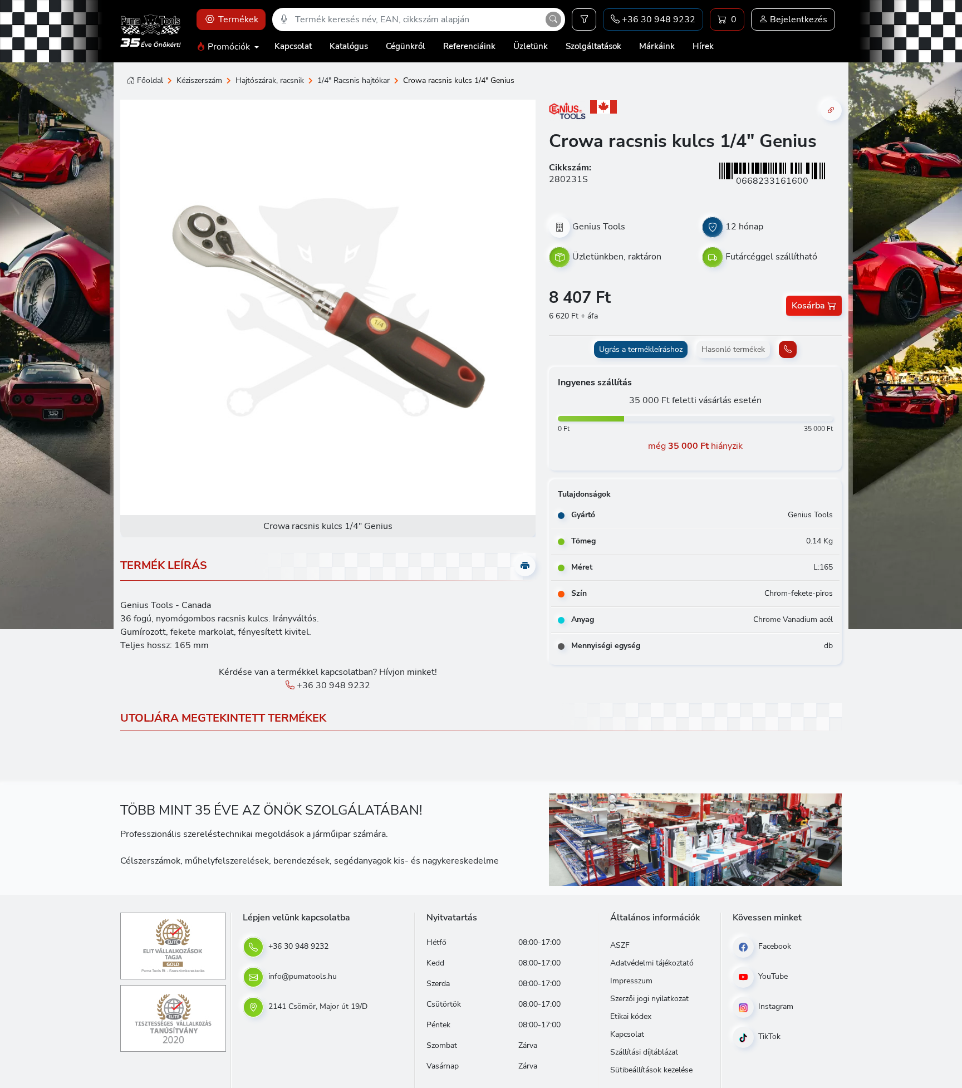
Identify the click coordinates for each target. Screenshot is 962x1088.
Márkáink (657, 46)
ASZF (620, 945)
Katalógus (349, 46)
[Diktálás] (284, 19)
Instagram (774, 1006)
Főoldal (150, 80)
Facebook (773, 946)
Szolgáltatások (593, 46)
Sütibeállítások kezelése (651, 1070)
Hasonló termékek (733, 349)
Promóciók (228, 47)
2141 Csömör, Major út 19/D (316, 1006)
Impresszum (631, 981)
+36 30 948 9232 (332, 685)
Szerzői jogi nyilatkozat (649, 998)
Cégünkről (405, 46)
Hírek (703, 46)
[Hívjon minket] (788, 349)
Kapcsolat (293, 46)
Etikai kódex (630, 1016)
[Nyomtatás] (525, 565)
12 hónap (744, 226)
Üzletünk (530, 46)
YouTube (772, 976)
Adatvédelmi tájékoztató (652, 963)
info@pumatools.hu (301, 976)
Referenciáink (469, 46)
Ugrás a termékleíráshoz (641, 349)
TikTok (768, 1036)
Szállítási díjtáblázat (644, 1052)
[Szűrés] (584, 19)
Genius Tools (598, 226)
